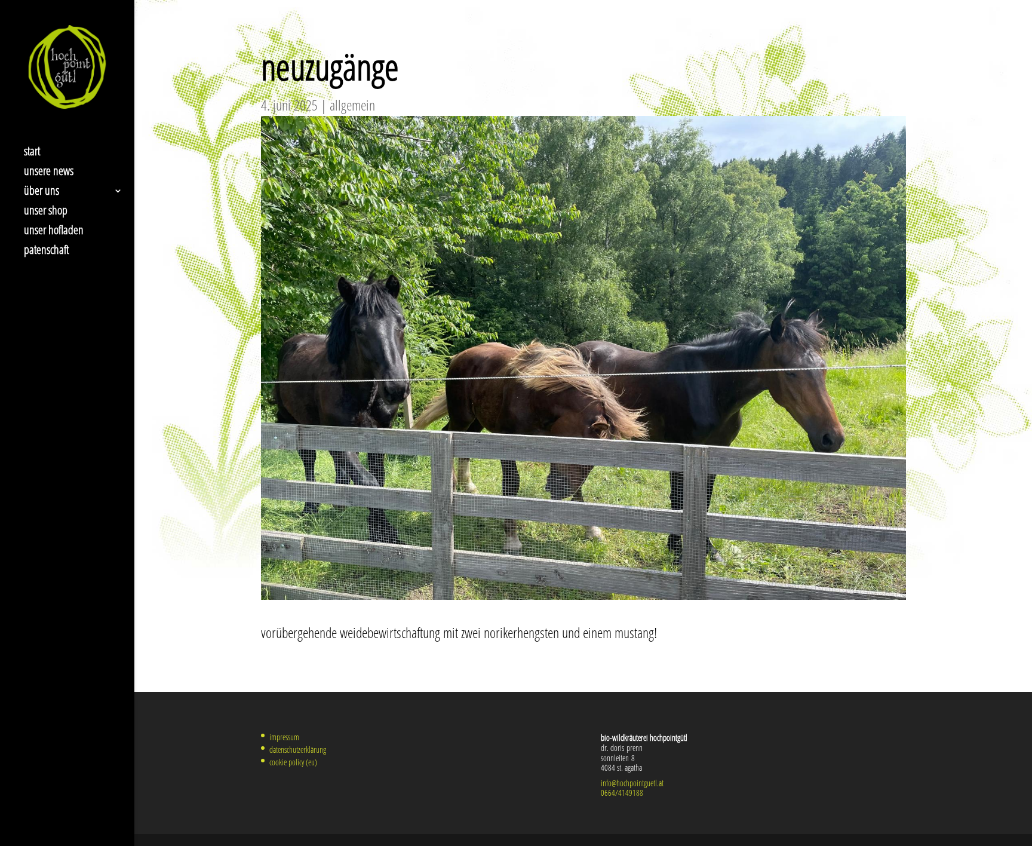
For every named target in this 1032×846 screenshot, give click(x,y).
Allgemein (352, 105)
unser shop (45, 212)
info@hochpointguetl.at (632, 783)
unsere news (48, 173)
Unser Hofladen (54, 232)
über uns (41, 192)
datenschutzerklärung (297, 749)
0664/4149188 (622, 792)
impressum (284, 737)
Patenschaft (46, 252)
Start (32, 153)
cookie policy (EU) (293, 762)
